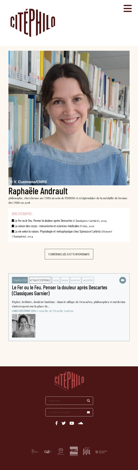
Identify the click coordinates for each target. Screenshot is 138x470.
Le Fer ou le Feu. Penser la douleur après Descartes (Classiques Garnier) (59, 290)
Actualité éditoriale (40, 280)
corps (56, 280)
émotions (75, 280)
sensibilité (88, 280)
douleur (65, 280)
